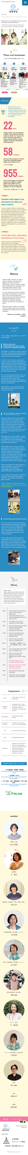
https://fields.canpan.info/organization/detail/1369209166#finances (14, 777)
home (3, 14)
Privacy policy (5, 1134)
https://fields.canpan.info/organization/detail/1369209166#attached (14, 785)
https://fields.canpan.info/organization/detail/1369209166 (14, 772)
